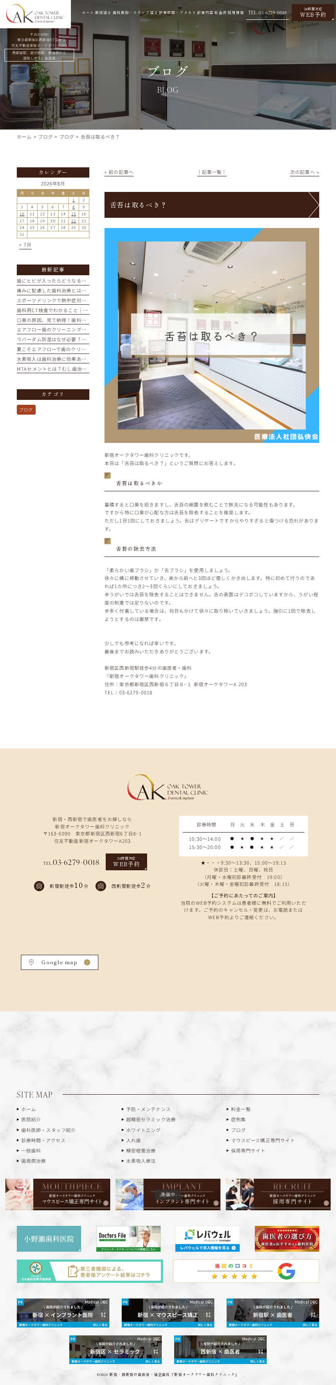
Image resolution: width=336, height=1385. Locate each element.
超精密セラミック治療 (151, 1119)
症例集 (238, 1119)
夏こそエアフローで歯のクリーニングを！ (64, 349)
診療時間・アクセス (43, 1140)
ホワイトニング (143, 1130)
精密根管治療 (141, 1150)
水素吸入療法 (141, 1160)
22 (73, 221)
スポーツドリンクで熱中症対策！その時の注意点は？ (76, 300)
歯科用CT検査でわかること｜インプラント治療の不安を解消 (85, 310)
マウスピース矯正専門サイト (263, 1140)
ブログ (26, 409)
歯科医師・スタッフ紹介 (48, 1130)
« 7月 (25, 244)
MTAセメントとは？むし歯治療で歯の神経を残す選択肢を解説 (87, 368)
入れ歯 (133, 1140)
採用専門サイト (248, 1150)
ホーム (28, 1109)
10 (22, 214)
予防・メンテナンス (148, 1109)
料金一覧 (241, 1109)
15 (73, 214)
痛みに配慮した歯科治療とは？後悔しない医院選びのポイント (86, 290)
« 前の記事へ (119, 172)
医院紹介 (31, 1119)
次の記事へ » (304, 172)
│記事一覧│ (212, 172)
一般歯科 (31, 1150)
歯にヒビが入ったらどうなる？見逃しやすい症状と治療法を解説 (89, 280)
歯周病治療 (33, 1160)
